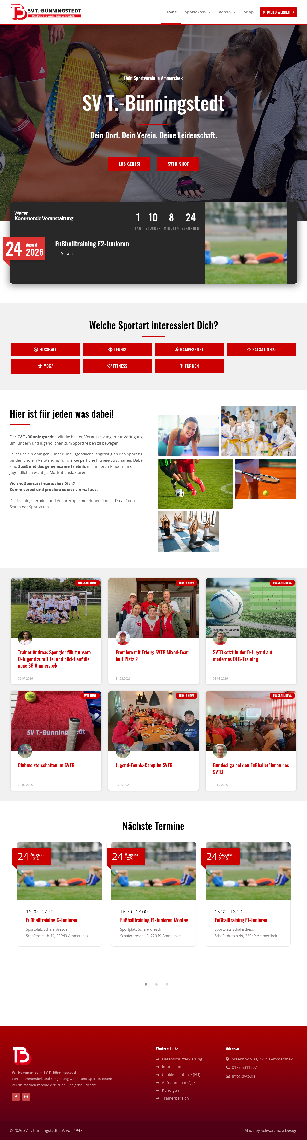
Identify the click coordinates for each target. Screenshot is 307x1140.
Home (171, 12)
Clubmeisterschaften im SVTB (46, 765)
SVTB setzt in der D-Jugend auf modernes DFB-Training (242, 655)
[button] (143, 984)
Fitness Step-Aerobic (234, 920)
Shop (249, 12)
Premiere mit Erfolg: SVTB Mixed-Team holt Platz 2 (153, 655)
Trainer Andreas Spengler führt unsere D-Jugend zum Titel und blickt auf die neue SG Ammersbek (54, 658)
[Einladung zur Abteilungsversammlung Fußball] (17, 1016)
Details (67, 253)
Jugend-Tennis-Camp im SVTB (144, 765)
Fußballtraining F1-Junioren (146, 920)
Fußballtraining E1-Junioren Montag (60, 920)
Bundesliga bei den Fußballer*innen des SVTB (251, 768)
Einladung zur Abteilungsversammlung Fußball (80, 1012)
